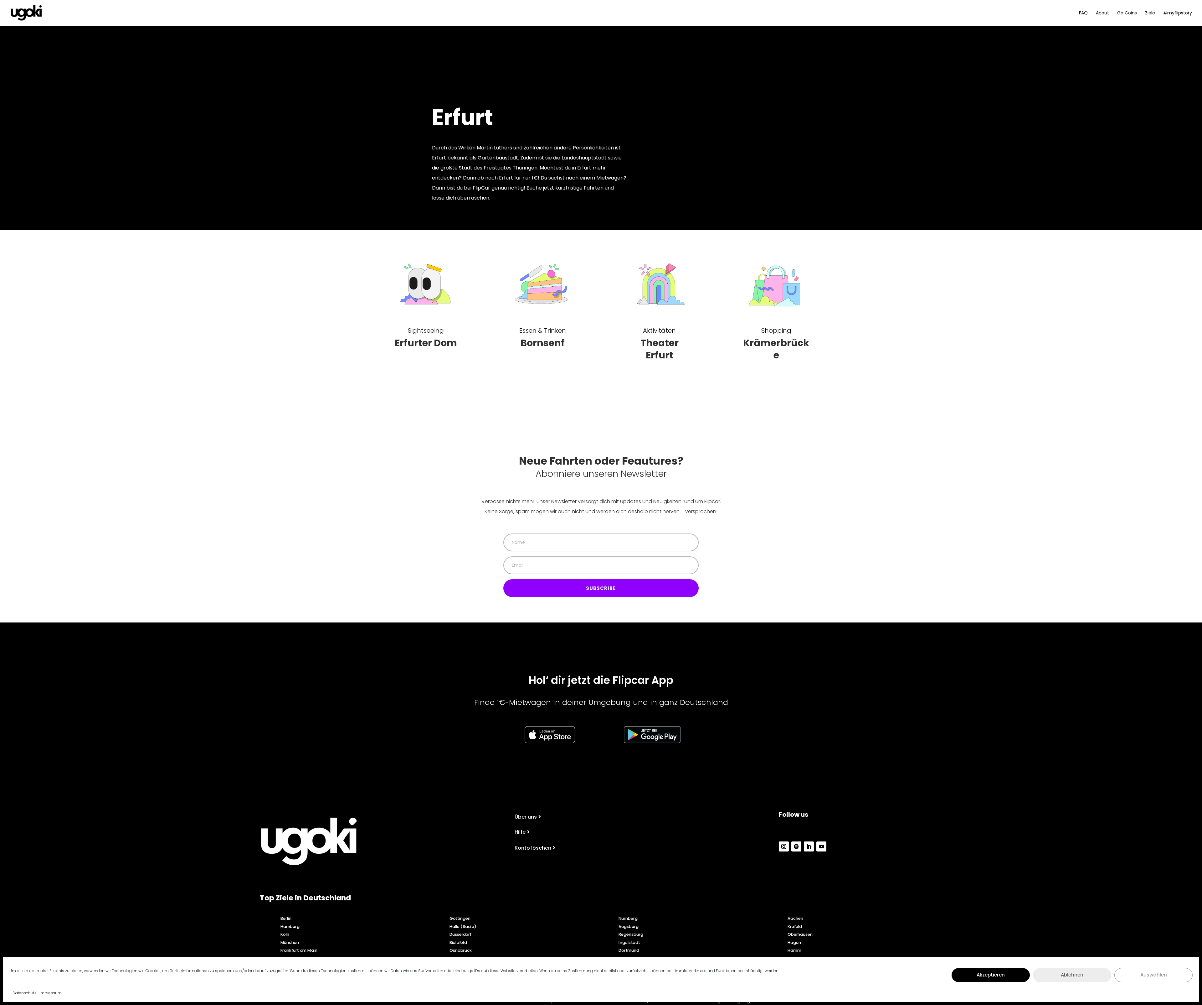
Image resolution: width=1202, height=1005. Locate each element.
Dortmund (629, 950)
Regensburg (631, 934)
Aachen (795, 918)
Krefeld (795, 926)
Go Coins (1127, 13)
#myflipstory (1177, 13)
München (289, 942)
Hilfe (520, 832)
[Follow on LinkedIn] (809, 846)
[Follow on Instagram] (784, 846)
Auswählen (1153, 974)
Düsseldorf (460, 934)
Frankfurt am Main (298, 950)
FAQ (1083, 13)
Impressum (50, 993)
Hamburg (290, 926)
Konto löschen (533, 847)
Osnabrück (460, 950)
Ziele (1150, 13)
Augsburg (628, 926)
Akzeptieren (991, 974)
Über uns (526, 816)
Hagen (794, 942)
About (1102, 13)
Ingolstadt (629, 942)
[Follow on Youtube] (821, 846)
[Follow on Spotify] (796, 846)
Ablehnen (1072, 974)
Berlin (285, 918)
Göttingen (459, 918)
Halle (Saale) (462, 926)
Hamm (794, 950)
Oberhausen (800, 934)
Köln (284, 934)
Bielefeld (458, 942)
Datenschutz (24, 993)
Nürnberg (628, 918)
